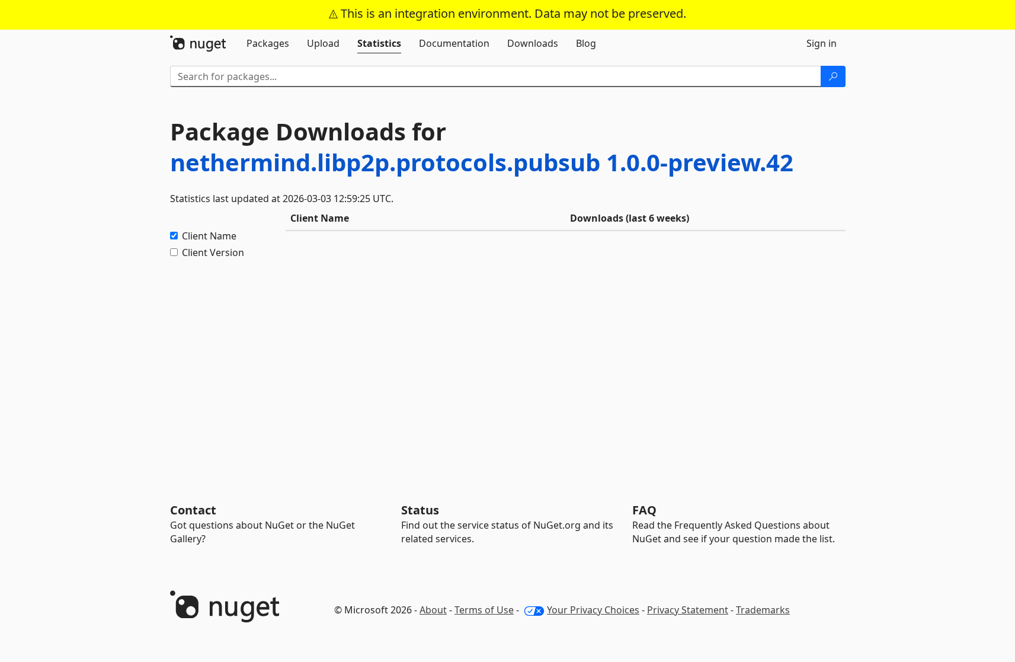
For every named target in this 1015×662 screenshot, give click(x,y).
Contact (193, 510)
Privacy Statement (687, 609)
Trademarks (763, 609)
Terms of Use (484, 609)
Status (420, 510)
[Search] (833, 76)
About (433, 609)
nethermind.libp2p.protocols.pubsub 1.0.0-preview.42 (481, 162)
